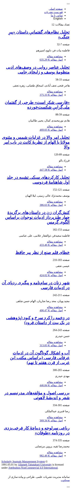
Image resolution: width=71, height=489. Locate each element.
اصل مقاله (51, 59)
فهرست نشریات (53, 12)
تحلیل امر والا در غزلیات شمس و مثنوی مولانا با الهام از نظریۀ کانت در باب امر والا (36, 142)
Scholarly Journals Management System (23, 461)
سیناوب (65, 480)
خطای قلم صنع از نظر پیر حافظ (43, 252)
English (58, 18)
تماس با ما (57, 15)
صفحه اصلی (56, 8)
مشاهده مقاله (55, 56)
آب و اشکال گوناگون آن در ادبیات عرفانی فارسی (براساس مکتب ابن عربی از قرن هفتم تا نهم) (40, 358)
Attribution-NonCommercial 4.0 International (33, 467)
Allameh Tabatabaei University (35, 464)
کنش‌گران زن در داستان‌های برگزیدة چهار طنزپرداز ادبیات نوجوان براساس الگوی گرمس (37, 217)
